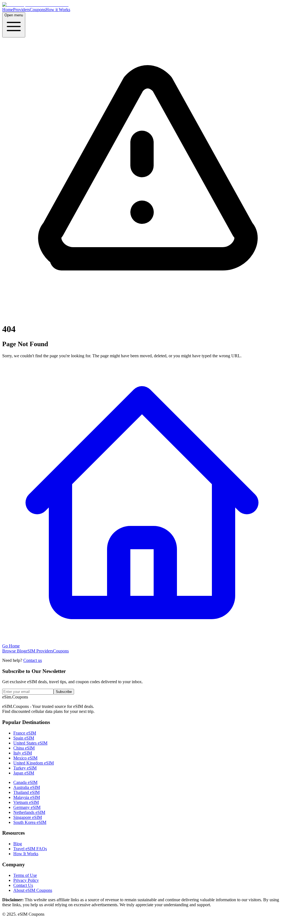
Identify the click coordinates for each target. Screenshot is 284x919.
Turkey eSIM (25, 768)
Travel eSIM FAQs (30, 848)
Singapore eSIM (27, 817)
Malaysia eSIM (26, 797)
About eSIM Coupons (32, 890)
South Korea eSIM (29, 822)
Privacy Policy (26, 880)
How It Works (25, 853)
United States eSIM (30, 743)
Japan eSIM (23, 773)
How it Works (57, 9)
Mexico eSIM (25, 758)
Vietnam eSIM (26, 802)
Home (7, 9)
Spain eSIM (23, 738)
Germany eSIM (26, 807)
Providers (21, 9)
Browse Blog (14, 651)
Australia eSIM (26, 787)
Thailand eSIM (26, 792)
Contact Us (23, 885)
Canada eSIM (25, 782)
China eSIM (24, 748)
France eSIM (24, 733)
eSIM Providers (39, 651)
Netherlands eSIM (29, 812)
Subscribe (64, 692)
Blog (17, 843)
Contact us (32, 660)
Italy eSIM (22, 753)
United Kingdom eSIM (33, 763)
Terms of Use (25, 875)
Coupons (37, 9)
